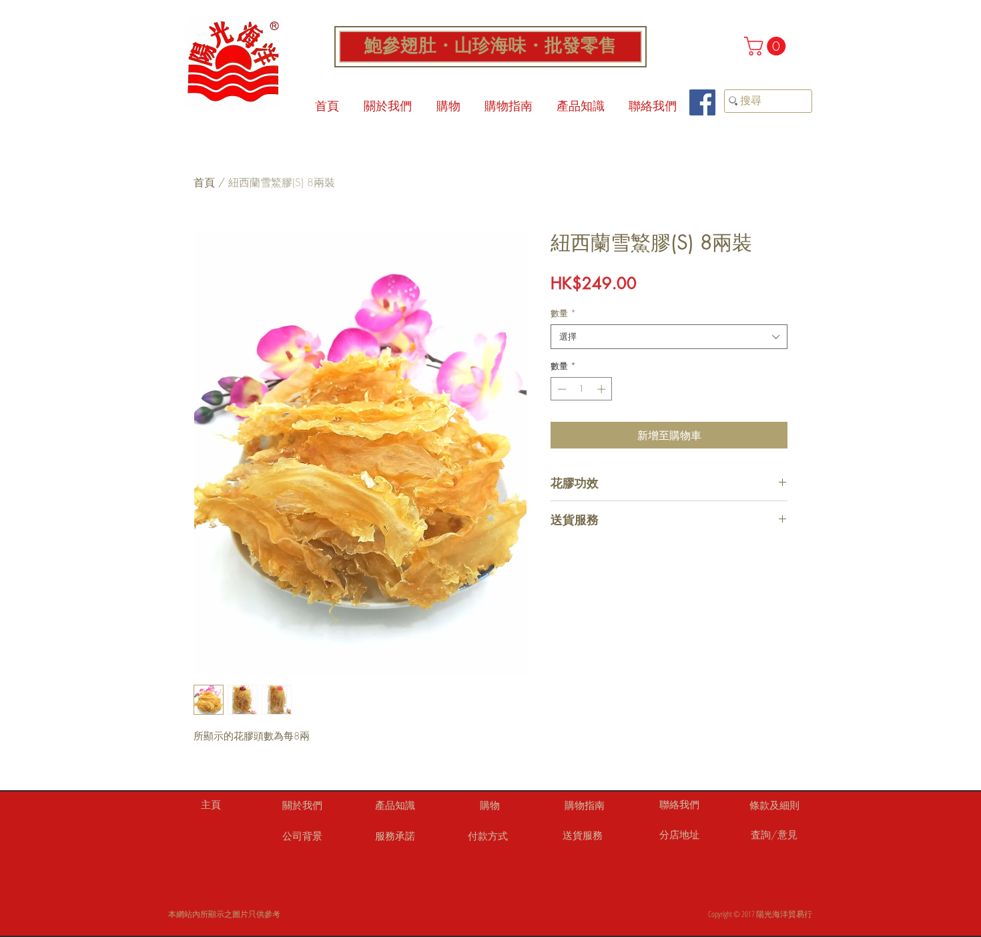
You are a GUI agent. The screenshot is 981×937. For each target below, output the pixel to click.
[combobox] (669, 336)
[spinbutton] (582, 389)
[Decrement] (561, 389)
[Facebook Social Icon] (702, 102)
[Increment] (603, 389)
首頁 (204, 182)
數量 (563, 313)
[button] (767, 46)
